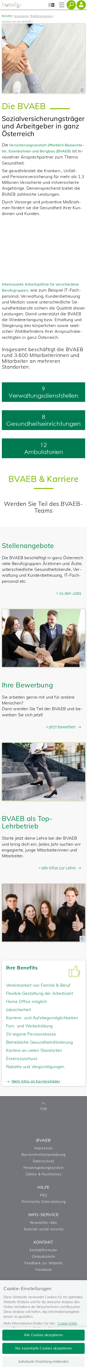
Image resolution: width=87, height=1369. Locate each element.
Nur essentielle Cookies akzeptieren (43, 1348)
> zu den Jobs (68, 593)
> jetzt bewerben (61, 726)
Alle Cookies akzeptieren (43, 1335)
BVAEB (7, 16)
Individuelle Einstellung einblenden (43, 1361)
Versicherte (21, 16)
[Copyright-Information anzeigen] (82, 90)
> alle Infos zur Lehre (57, 867)
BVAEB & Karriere (41, 16)
